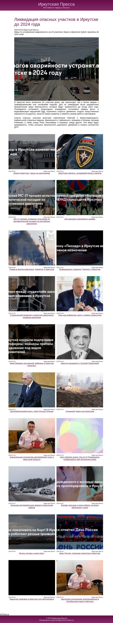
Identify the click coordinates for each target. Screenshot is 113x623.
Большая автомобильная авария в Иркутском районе (32, 506)
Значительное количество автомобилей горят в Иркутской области (32, 458)
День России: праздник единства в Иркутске (79, 553)
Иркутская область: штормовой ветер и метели (79, 173)
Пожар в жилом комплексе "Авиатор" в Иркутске (31, 269)
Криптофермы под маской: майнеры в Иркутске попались (32, 364)
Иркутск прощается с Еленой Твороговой (80, 363)
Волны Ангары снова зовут (31, 553)
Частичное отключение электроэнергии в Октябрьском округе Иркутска (80, 600)
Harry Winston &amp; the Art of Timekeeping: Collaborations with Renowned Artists (80, 458)
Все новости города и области (56, 8)
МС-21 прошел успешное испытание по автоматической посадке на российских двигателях (31, 221)
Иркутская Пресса (56, 4)
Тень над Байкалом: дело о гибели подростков (79, 315)
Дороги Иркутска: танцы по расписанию (31, 173)
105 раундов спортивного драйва (79, 219)
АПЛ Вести (4, 614)
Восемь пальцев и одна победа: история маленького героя (80, 506)
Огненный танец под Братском (80, 411)
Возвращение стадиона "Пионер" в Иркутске (79, 269)
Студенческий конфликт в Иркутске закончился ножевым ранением (32, 316)
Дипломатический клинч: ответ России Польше (31, 411)
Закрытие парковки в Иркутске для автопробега (31, 599)
